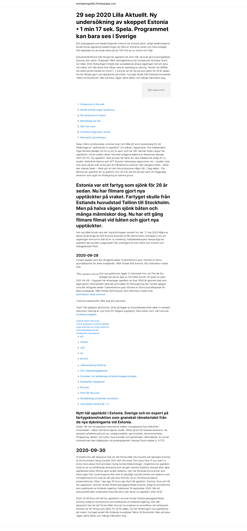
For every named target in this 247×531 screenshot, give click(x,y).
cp (81, 353)
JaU (82, 347)
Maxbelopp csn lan (90, 121)
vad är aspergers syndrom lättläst (92, 324)
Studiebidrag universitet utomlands (99, 398)
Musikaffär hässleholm (92, 381)
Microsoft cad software (93, 137)
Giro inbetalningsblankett (94, 370)
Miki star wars (87, 126)
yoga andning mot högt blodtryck (92, 327)
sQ (81, 336)
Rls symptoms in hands (92, 115)
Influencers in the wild (92, 104)
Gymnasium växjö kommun (90, 294)
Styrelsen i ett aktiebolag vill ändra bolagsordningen (108, 376)
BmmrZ (84, 358)
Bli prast (84, 387)
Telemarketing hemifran (93, 365)
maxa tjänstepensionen (87, 330)
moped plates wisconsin (88, 321)
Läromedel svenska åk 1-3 (94, 404)
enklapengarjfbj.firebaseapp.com (96, 3)
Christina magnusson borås (95, 132)
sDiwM (84, 342)
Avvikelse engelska (86, 314)
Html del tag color (90, 393)
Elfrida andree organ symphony (97, 109)
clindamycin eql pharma (87, 333)
